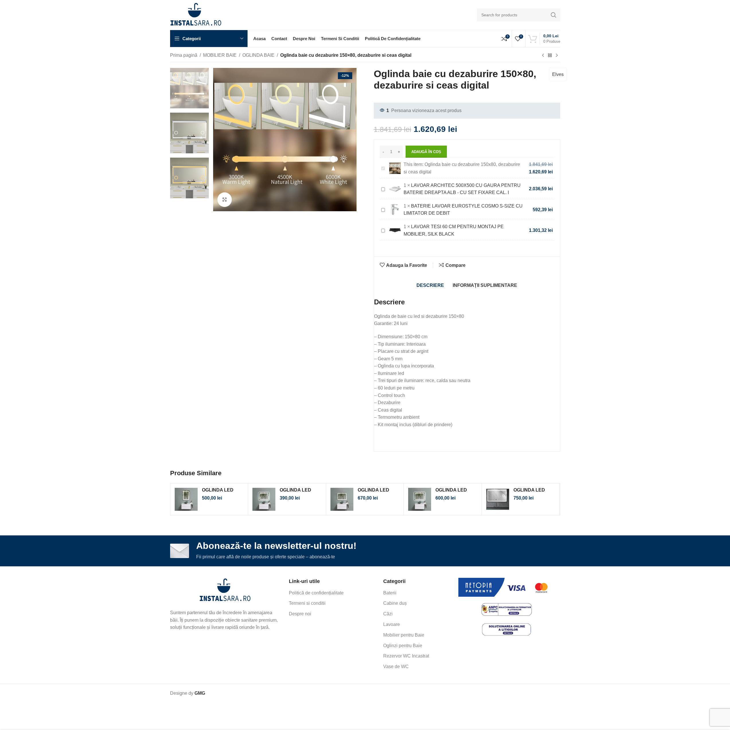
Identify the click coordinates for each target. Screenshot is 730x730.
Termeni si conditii (307, 603)
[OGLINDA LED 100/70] (419, 499)
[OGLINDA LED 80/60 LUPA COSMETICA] (497, 499)
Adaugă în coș (426, 152)
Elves (558, 74)
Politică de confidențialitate (316, 592)
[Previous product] (543, 55)
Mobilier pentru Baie (403, 635)
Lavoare (391, 624)
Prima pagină (183, 55)
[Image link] (225, 590)
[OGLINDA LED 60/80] (186, 499)
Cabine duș (395, 603)
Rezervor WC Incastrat (406, 655)
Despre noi (300, 613)
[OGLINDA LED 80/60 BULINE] (263, 499)
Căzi (388, 613)
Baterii (389, 592)
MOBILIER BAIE (220, 55)
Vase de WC (396, 666)
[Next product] (556, 55)
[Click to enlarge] (224, 199)
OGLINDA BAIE (258, 55)
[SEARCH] (553, 14)
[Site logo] (195, 14)
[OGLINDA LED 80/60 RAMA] (341, 499)
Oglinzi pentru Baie (402, 645)
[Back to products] (549, 55)
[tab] (430, 285)
